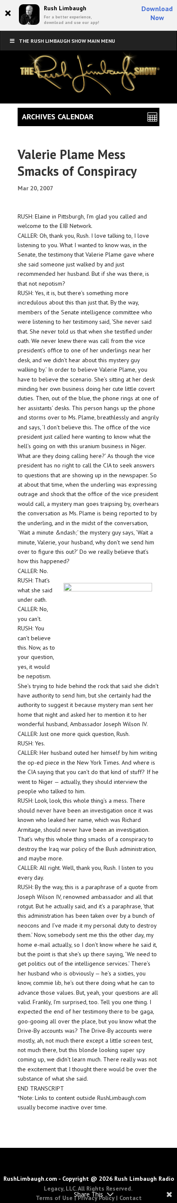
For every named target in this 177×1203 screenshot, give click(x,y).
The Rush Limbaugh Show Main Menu (67, 41)
